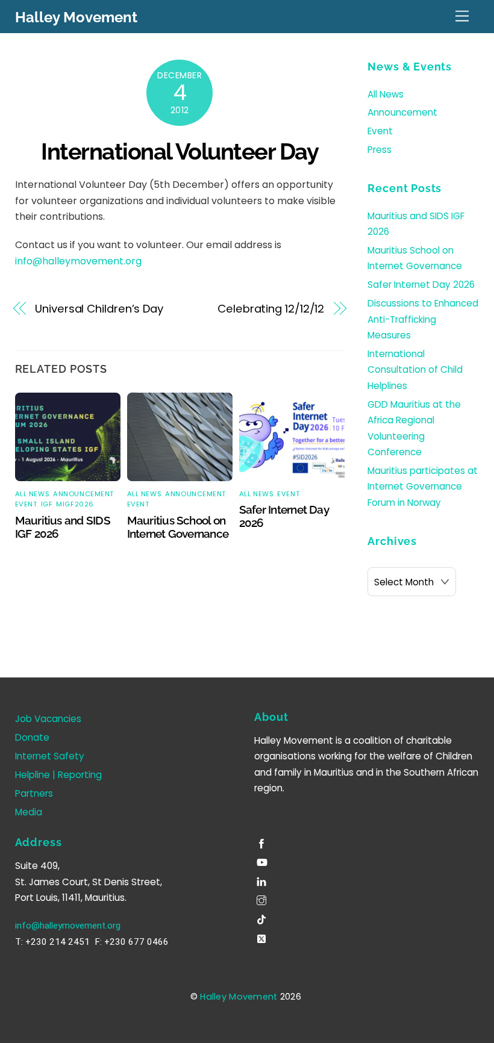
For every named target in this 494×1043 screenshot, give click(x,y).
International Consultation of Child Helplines (415, 369)
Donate (32, 737)
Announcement (83, 494)
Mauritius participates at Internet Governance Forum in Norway (422, 486)
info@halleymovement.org (78, 261)
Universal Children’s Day (99, 308)
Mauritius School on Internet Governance (177, 527)
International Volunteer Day (179, 151)
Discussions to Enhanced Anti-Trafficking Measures (422, 319)
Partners (34, 793)
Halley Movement (238, 997)
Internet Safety (49, 756)
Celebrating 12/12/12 (270, 308)
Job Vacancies (48, 718)
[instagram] (262, 898)
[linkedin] (262, 879)
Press (379, 149)
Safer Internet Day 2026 (421, 284)
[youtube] (262, 861)
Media (28, 812)
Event (26, 504)
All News (32, 494)
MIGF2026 (74, 504)
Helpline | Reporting (58, 774)
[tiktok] (262, 918)
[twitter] (262, 936)
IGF (47, 504)
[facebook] (262, 841)
